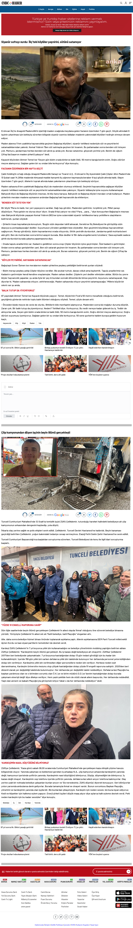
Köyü (24, 323)
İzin (19, 803)
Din (67, 9)
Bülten (59, 9)
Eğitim (74, 9)
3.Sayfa (41, 9)
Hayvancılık (7, 323)
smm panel (25, 906)
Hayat (83, 9)
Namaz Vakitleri (18, 881)
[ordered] (35, 416)
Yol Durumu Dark (8, 895)
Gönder (9, 416)
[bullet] (39, 416)
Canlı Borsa (45, 892)
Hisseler (81, 881)
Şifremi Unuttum (99, 899)
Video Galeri (82, 895)
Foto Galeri (81, 892)
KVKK (73, 925)
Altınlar (64, 892)
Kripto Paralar (124, 881)
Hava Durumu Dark (9, 892)
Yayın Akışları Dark (29, 895)
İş (13, 803)
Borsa (4, 881)
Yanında (37, 803)
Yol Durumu (107, 881)
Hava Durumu (50, 881)
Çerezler (67, 925)
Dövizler (64, 895)
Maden (32, 323)
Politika (92, 9)
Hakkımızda (39, 925)
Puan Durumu (67, 881)
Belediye (6, 803)
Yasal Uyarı (94, 925)
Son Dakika (26, 903)
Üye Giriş (95, 892)
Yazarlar (80, 899)
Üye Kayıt (96, 895)
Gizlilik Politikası (57, 925)
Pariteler (93, 881)
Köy (16, 323)
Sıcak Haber (82, 906)
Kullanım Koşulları (82, 925)
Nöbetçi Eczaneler (29, 899)
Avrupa (50, 9)
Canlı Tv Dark (26, 892)
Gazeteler (35, 881)
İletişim (47, 925)
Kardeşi (28, 803)
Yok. (40, 323)
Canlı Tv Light (7, 899)
